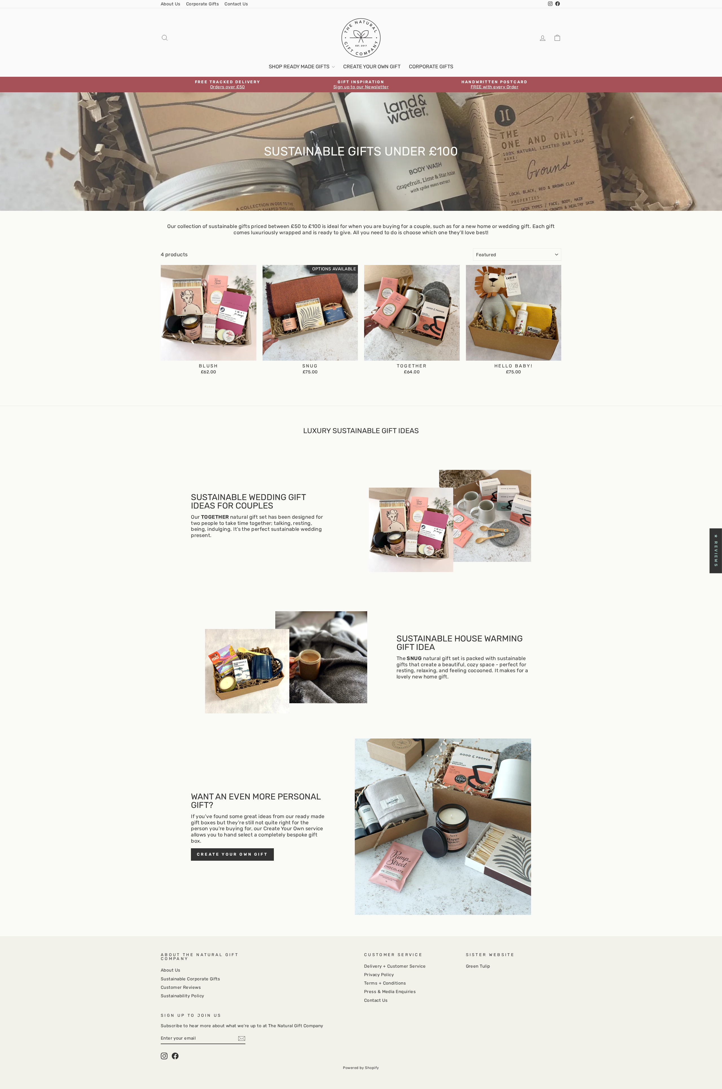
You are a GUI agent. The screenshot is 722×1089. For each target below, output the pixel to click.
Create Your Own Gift (371, 66)
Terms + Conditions (385, 983)
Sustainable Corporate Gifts (190, 978)
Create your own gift (232, 854)
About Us (170, 3)
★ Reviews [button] (716, 550)
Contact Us (236, 3)
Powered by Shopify (361, 1068)
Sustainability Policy (182, 995)
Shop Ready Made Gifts (300, 66)
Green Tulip (478, 966)
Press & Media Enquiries (390, 991)
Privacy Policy (379, 974)
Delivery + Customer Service (395, 966)
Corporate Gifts (202, 3)
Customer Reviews (181, 987)
